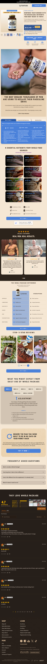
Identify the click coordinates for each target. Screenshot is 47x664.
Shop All (4, 624)
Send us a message (6, 645)
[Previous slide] (2, 34)
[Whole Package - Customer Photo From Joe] (43, 504)
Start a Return (5, 647)
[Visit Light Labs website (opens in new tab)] (16, 223)
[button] (5, 34)
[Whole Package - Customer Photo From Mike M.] (31, 504)
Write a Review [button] (42, 508)
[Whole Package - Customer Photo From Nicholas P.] (43, 501)
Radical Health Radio (25, 632)
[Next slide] (22, 34)
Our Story (22, 624)
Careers (4, 652)
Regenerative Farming (25, 635)
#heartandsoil (23, 644)
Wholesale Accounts (7, 637)
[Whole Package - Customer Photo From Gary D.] (35, 501)
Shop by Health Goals (7, 630)
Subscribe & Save (6, 626)
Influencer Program (6, 654)
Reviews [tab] (4, 510)
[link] (39, 5)
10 (31, 611)
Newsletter (23, 626)
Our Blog (22, 628)
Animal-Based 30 (24, 630)
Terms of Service (29, 649)
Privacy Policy (23, 649)
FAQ (3, 643)
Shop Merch (5, 632)
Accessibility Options (35, 652)
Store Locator (5, 635)
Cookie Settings (36, 649)
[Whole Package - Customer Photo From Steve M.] (39, 504)
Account (4, 650)
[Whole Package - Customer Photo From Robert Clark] (31, 501)
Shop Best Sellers (6, 628)
